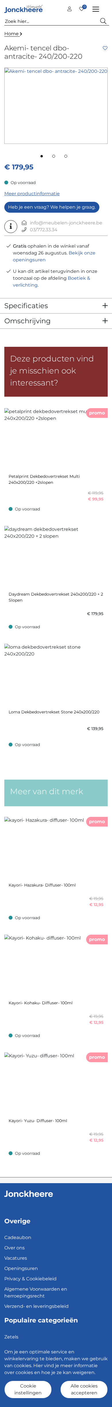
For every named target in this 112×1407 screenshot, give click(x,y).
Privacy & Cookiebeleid (30, 1278)
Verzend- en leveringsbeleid (36, 1306)
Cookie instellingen (28, 1389)
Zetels (11, 1337)
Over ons (14, 1248)
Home (12, 33)
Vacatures (15, 1258)
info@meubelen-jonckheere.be (66, 223)
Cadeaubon (17, 1237)
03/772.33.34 (43, 229)
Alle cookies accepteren (84, 1389)
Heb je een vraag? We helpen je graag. (52, 207)
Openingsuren (21, 1268)
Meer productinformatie (32, 193)
